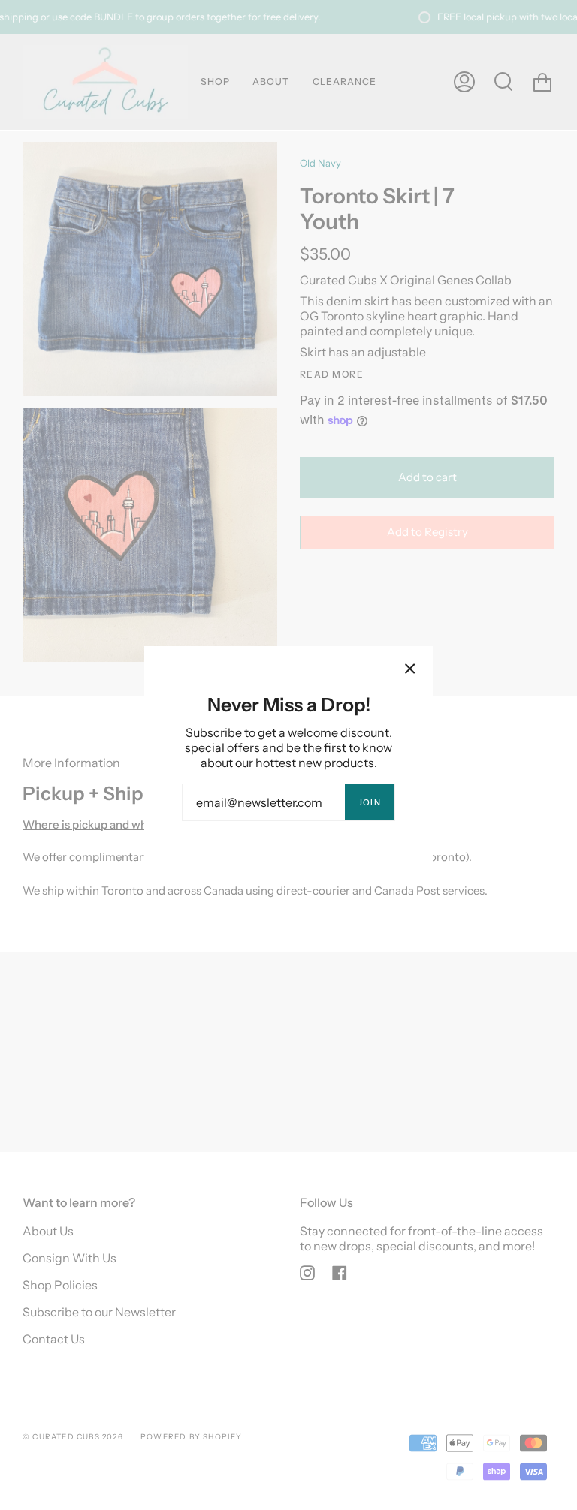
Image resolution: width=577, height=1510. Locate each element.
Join (369, 802)
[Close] (410, 668)
